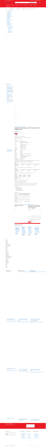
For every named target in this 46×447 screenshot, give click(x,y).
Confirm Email (36, 426)
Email (27, 423)
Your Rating (29, 208)
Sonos (8, 20)
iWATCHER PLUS (8, 445)
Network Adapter (10, 28)
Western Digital (9, 25)
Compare (29, 436)
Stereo (8, 21)
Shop (37, 0)
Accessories (16, 126)
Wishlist (29, 435)
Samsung (8, 18)
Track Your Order (35, 0)
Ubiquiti (8, 22)
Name (29, 216)
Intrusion (8, 15)
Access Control (9, 12)
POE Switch (18, 8)
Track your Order (36, 434)
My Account (39, 0)
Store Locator (31, 0)
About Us (29, 433)
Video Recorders (9, 23)
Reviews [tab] (17, 135)
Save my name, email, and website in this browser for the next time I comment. (34, 220)
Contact (29, 434)
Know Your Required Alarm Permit (23, 433)
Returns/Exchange (37, 436)
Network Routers (10, 30)
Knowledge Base (8, 6)
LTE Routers (10, 27)
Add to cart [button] (23, 235)
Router (10, 32)
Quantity (15, 132)
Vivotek (8, 24)
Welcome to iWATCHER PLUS (9, 0)
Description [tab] (17, 134)
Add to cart (16, 133)
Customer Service (37, 435)
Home (6, 8)
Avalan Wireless (9, 14)
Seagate (25, 226)
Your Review (29, 209)
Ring (8, 17)
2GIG (8, 11)
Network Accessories (11, 8)
